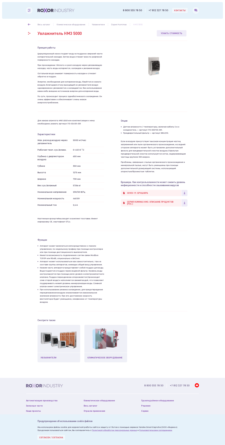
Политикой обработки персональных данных (114, 430)
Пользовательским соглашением (155, 430)
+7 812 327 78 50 (158, 10)
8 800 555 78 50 (132, 10)
